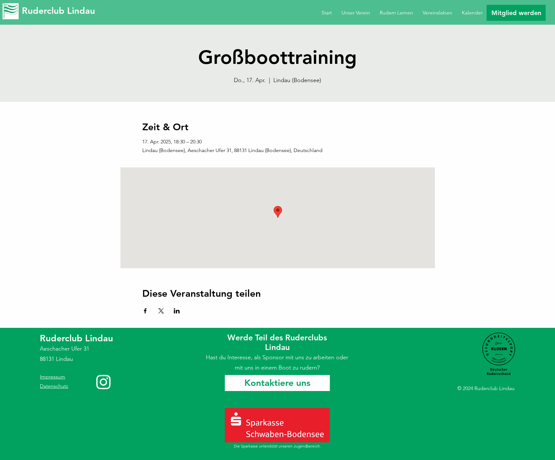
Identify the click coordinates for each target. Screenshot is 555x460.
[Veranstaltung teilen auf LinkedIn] (177, 310)
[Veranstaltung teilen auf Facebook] (145, 310)
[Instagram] (103, 382)
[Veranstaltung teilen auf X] (161, 310)
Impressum (52, 377)
